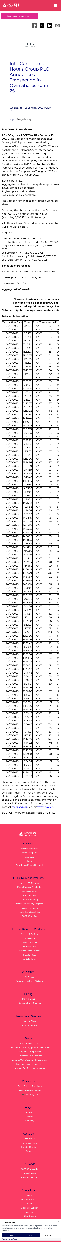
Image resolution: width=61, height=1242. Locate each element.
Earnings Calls (29, 946)
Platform (30, 1116)
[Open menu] (55, 5)
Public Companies (29, 848)
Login (29, 1195)
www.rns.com (45, 806)
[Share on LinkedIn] (49, 25)
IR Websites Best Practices (29, 1056)
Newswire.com (29, 1173)
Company (29, 1121)
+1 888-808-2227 (29, 1199)
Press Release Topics (30, 1043)
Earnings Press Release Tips (29, 1064)
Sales (29, 1203)
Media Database (29, 891)
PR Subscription (29, 999)
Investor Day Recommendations (30, 1068)
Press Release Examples (29, 1090)
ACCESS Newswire (30, 1169)
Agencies (29, 857)
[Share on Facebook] (34, 25)
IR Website (30, 938)
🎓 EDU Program (30, 1094)
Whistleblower (29, 959)
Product (29, 1112)
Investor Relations (29, 1147)
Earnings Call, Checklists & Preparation (29, 1060)
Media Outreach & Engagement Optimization (30, 1047)
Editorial (29, 1212)
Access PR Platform (29, 883)
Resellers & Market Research (29, 865)
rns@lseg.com (20, 806)
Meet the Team (30, 1143)
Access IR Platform (29, 934)
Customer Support (29, 1208)
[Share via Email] (57, 25)
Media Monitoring (29, 899)
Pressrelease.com (29, 1177)
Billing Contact (29, 1216)
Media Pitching (30, 895)
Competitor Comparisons (29, 1051)
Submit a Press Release (29, 1003)
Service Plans (29, 1021)
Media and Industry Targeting (29, 904)
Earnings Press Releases (29, 951)
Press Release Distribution (29, 887)
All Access (29, 977)
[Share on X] (42, 25)
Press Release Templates (30, 1086)
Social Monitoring (30, 908)
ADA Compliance (29, 942)
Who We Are (30, 1139)
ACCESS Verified (30, 916)
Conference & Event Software (30, 981)
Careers (29, 1151)
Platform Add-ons (30, 1025)
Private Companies (29, 853)
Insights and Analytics (30, 912)
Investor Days (29, 955)
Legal (29, 861)
